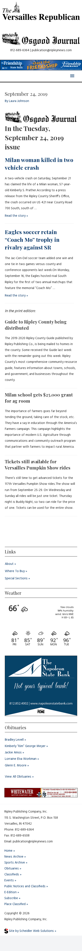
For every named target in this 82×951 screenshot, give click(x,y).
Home (8, 850)
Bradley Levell (14, 739)
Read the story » (16, 215)
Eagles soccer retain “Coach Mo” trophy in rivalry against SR (32, 239)
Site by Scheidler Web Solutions (31, 931)
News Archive (13, 856)
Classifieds (11, 874)
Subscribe (11, 898)
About (9, 564)
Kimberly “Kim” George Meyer (25, 746)
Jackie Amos (13, 752)
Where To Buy (15, 571)
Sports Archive (14, 862)
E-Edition (10, 892)
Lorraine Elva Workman (21, 759)
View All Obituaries (18, 776)
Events (9, 880)
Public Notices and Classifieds (24, 886)
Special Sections (16, 578)
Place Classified (15, 904)
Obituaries (11, 868)
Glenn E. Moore (15, 765)
